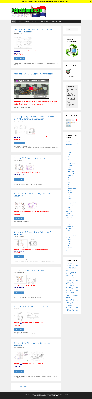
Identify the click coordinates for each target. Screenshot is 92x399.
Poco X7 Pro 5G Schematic (20, 333)
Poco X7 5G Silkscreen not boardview (33, 297)
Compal (69, 156)
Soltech (69, 194)
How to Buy (54, 21)
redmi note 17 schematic (52, 376)
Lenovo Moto (71, 243)
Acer (69, 146)
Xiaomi (27, 259)
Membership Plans (45, 21)
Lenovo (69, 241)
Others (32, 61)
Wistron (69, 207)
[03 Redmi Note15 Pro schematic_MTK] (21, 248)
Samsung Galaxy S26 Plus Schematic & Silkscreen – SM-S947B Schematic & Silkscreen (36, 117)
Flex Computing (71, 163)
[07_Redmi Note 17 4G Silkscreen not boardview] (37, 361)
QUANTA (70, 190)
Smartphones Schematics (39, 61)
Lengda (69, 179)
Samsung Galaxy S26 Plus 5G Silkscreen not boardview (44, 147)
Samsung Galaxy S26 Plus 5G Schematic (23, 147)
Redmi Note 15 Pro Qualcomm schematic (23, 222)
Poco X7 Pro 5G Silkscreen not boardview (35, 333)
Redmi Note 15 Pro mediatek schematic (23, 261)
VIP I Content (71, 204)
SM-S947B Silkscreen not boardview (29, 149)
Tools (67, 251)
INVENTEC (70, 175)
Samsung (17, 146)
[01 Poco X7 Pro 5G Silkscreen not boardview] (20, 320)
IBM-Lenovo (71, 173)
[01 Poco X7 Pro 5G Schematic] (33, 320)
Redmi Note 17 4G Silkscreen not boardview (37, 376)
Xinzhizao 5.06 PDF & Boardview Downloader (33, 74)
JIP (68, 177)
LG (68, 181)
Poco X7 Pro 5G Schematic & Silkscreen (31, 306)
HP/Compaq (71, 171)
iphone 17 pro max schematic (21, 63)
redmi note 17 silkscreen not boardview (22, 377)
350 (21, 386)
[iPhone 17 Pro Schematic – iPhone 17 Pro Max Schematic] (23, 48)
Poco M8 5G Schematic (20, 184)
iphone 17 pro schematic (46, 63)
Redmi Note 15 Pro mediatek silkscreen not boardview (43, 261)
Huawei (69, 219)
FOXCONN (70, 165)
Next (26, 386)
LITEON (69, 183)
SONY (69, 196)
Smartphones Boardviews (20, 259)
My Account (34, 21)
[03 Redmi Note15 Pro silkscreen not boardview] (33, 248)
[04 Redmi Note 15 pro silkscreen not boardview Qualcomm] (32, 209)
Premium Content (72, 188)
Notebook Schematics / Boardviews (22, 61)
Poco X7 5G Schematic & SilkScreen (29, 270)
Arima (69, 148)
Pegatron (70, 186)
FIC (68, 161)
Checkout (20, 21)
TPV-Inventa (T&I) (72, 202)
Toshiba (70, 198)
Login (60, 21)
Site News (68, 213)
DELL (69, 158)
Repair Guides (69, 211)
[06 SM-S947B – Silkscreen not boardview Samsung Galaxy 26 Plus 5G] (32, 134)
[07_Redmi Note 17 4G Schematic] (21, 361)
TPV (69, 200)
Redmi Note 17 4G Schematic (21, 376)
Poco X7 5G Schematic (20, 297)
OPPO (69, 245)
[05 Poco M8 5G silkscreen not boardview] (30, 171)
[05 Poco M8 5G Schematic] (19, 171)
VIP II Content (71, 206)
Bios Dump (68, 141)
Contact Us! (26, 21)
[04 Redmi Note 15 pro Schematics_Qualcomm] (20, 209)
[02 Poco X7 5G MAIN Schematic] (20, 284)
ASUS (69, 150)
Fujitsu (69, 167)
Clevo (69, 154)
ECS (69, 160)
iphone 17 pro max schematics (34, 63)
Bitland (69, 152)
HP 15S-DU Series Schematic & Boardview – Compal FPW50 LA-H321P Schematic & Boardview (72, 267)
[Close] (90, 1)
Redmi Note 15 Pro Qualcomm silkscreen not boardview (44, 222)
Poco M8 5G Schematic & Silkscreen (29, 158)
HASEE (69, 169)
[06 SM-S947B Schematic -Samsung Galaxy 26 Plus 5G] (21, 134)
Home (13, 21)
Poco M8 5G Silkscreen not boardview (33, 184)
